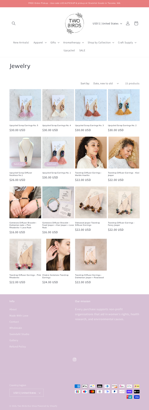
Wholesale (15, 327)
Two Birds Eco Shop (27, 405)
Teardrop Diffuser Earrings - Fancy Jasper (121, 224)
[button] (13, 23)
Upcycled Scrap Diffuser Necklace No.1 (20, 174)
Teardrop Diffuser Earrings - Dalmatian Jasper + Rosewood (89, 276)
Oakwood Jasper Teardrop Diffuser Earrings (87, 224)
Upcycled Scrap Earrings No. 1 (56, 173)
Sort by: (85, 83)
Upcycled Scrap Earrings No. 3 (89, 125)
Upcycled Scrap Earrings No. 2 (122, 125)
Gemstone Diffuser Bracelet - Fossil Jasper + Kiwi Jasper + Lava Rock (58, 225)
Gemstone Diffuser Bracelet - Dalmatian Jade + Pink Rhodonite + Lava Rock (23, 225)
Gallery (13, 340)
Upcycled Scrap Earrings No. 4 (56, 125)
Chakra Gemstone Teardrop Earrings (55, 276)
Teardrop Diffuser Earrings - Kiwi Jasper (123, 174)
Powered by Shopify (47, 405)
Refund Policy (17, 346)
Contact (14, 321)
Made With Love (18, 315)
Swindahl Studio (19, 334)
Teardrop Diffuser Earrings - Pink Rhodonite (25, 276)
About (13, 309)
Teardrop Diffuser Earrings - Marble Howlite (88, 174)
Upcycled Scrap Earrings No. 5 (23, 125)
